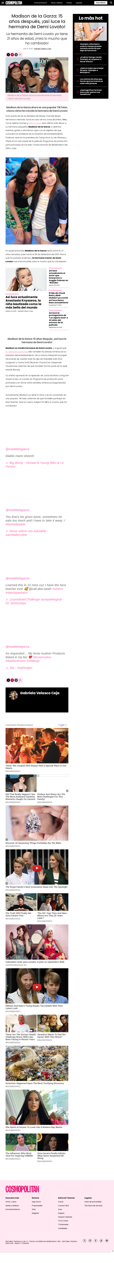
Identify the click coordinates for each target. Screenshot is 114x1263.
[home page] (14, 2)
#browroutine (42, 657)
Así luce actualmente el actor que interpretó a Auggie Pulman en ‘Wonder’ (58, 276)
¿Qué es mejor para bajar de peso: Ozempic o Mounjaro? (92, 70)
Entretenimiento (40, 3)
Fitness (69, 3)
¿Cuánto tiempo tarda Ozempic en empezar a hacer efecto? (91, 59)
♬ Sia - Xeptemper (19, 667)
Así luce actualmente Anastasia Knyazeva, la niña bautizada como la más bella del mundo (23, 302)
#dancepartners (17, 592)
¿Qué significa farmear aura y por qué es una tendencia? (91, 92)
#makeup (33, 661)
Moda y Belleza (57, 3)
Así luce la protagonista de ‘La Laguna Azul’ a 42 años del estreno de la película (58, 318)
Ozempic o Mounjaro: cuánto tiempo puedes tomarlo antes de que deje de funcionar (91, 47)
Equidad (79, 3)
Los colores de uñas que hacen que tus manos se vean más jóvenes (91, 81)
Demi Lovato (35, 123)
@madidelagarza (17, 449)
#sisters (57, 589)
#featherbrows (16, 661)
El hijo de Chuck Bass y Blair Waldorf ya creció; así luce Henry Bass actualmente (58, 298)
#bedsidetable (15, 524)
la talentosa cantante (17, 351)
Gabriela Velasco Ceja (42, 49)
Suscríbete (101, 3)
